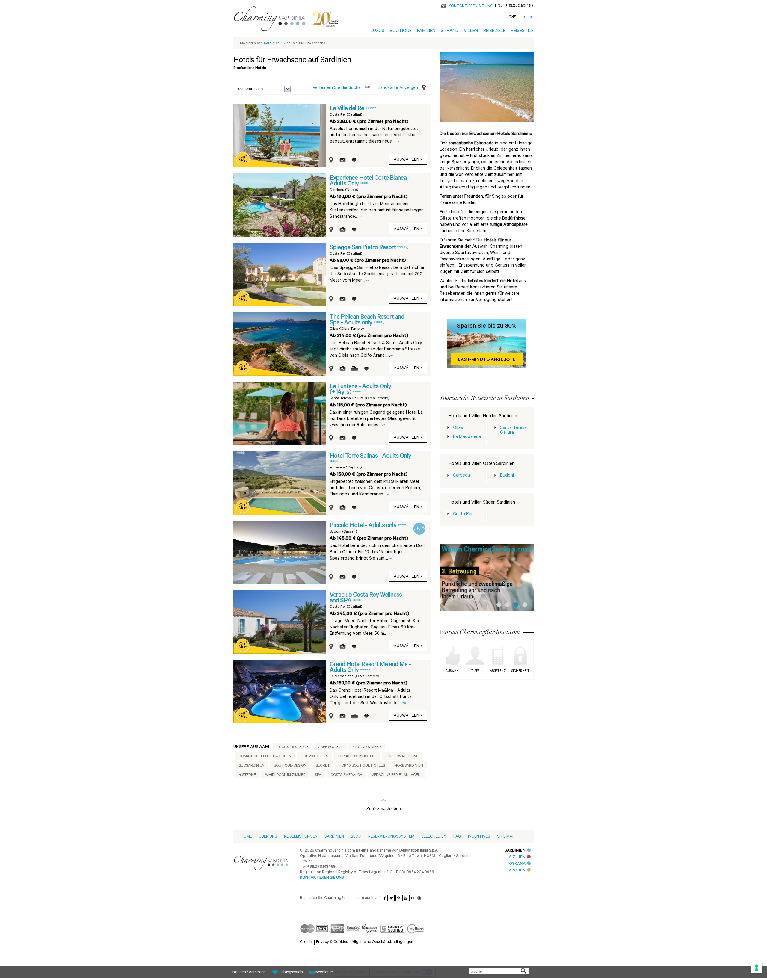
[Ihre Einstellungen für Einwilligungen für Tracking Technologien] (756, 967)
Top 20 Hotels (314, 757)
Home (246, 837)
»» (397, 141)
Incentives (479, 837)
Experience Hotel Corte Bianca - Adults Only (370, 181)
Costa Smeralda (346, 775)
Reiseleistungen (301, 837)
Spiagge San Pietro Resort (363, 248)
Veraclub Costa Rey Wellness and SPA (366, 598)
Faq (457, 837)
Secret (323, 766)
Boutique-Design (290, 766)
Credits (306, 942)
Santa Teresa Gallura (513, 431)
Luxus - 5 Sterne (293, 747)
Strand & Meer (366, 747)
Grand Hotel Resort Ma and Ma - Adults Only (370, 667)
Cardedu (461, 475)
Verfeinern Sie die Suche (336, 88)
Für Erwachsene (402, 757)
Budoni (507, 475)
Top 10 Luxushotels (356, 757)
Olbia (458, 428)
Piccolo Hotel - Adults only (364, 526)
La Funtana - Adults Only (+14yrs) (360, 389)
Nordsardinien (408, 766)
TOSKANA (516, 864)
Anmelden (257, 972)
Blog (356, 837)
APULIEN (517, 870)
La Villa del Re (347, 109)
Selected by (433, 837)
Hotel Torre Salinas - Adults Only (370, 456)
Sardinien (334, 837)
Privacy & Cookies (332, 942)
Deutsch (526, 18)
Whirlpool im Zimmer (285, 775)
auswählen (406, 160)
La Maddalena (467, 437)
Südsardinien (252, 766)
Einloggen (238, 972)
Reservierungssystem (391, 837)
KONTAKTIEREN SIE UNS (471, 6)
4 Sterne (247, 775)
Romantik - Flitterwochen (265, 757)
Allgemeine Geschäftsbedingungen (382, 942)
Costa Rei (462, 514)
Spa (318, 775)
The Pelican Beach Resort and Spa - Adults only (367, 320)
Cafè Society (330, 747)
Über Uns (268, 837)
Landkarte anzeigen (398, 88)
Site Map (505, 837)
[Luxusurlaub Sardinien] (272, 20)
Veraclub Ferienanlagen (396, 775)
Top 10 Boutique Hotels (362, 766)
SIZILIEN (517, 857)
